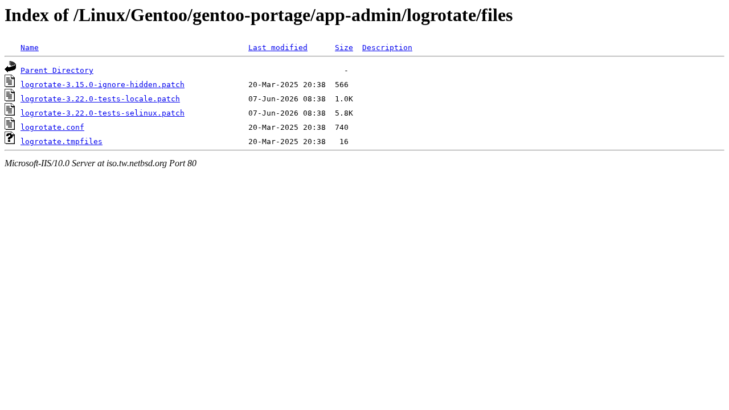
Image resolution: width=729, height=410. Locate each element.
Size (344, 47)
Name (30, 47)
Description (387, 47)
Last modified (278, 47)
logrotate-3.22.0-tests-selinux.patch (103, 113)
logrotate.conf (52, 127)
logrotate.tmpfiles (62, 141)
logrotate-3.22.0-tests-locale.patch (100, 99)
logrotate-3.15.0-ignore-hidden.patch (103, 84)
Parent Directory (57, 70)
